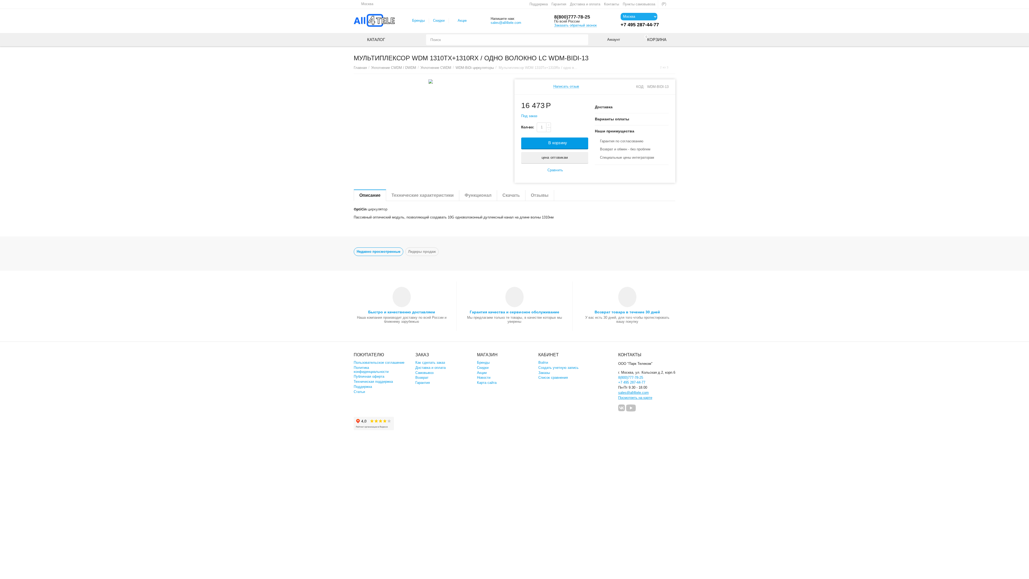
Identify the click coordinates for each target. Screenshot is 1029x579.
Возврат (421, 378)
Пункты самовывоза (639, 4)
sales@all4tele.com (506, 23)
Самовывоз (424, 373)
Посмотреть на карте (635, 398)
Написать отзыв (566, 86)
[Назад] (655, 67)
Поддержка (539, 4)
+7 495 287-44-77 (631, 382)
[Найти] (582, 39)
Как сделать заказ (430, 363)
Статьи (359, 392)
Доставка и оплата (585, 4)
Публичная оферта (369, 376)
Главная (360, 68)
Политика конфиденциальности (371, 370)
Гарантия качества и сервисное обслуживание (514, 312)
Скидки (439, 20)
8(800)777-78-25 (572, 17)
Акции (462, 20)
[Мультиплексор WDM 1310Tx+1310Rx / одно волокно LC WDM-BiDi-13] (431, 81)
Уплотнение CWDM (435, 68)
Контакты (611, 4)
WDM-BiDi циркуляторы (475, 68)
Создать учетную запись (558, 368)
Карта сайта (487, 383)
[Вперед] (673, 67)
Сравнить (555, 170)
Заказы (544, 373)
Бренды (418, 20)
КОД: (640, 87)
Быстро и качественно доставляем (401, 312)
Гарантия (558, 4)
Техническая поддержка (373, 382)
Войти (543, 363)
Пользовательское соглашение (379, 363)
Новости (483, 378)
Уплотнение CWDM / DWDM (393, 68)
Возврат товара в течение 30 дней (627, 312)
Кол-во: (527, 127)
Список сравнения (553, 378)
